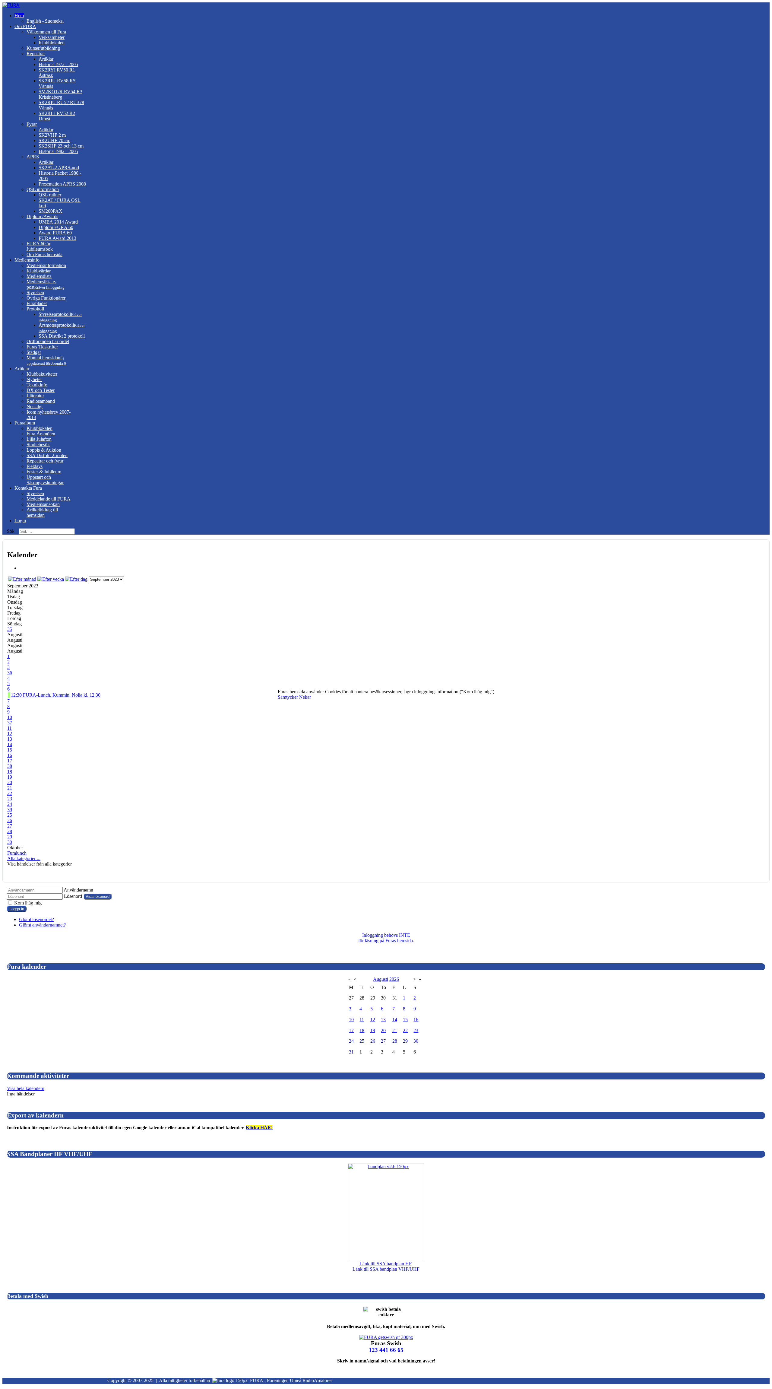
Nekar (305, 697)
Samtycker (288, 697)
